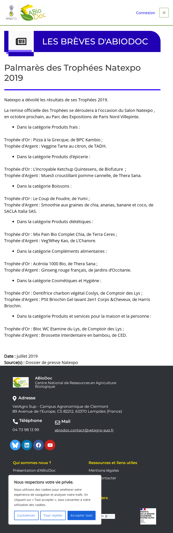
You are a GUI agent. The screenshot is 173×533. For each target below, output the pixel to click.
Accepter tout (81, 515)
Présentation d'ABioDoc (34, 470)
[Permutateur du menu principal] (164, 12)
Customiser (26, 515)
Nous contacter (102, 478)
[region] (54, 500)
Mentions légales (104, 470)
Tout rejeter (53, 515)
